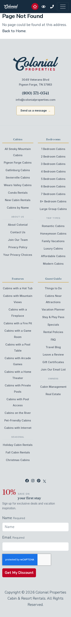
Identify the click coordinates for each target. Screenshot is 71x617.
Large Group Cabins (53, 209)
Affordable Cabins (53, 256)
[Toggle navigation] (63, 6)
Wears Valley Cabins (18, 185)
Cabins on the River (18, 412)
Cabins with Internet (17, 427)
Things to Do (53, 288)
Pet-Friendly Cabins (17, 420)
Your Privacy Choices (17, 254)
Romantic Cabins (53, 226)
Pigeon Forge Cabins (18, 162)
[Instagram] (32, 480)
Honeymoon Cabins (53, 233)
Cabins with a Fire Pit (18, 323)
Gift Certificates (53, 362)
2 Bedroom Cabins (53, 156)
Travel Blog (53, 347)
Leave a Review (53, 354)
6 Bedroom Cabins (53, 186)
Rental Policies (53, 332)
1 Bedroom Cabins (53, 149)
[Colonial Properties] (35, 64)
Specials (53, 324)
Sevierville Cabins (18, 177)
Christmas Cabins (18, 460)
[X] (44, 480)
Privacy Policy (17, 247)
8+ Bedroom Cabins (53, 201)
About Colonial (18, 224)
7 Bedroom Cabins (53, 194)
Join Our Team (18, 239)
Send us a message (33, 110)
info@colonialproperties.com (35, 99)
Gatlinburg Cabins (17, 170)
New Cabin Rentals (17, 200)
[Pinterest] (39, 480)
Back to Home (14, 31)
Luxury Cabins (53, 248)
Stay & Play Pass (53, 317)
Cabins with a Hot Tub (18, 288)
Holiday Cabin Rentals (18, 444)
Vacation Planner (53, 309)
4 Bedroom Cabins (53, 171)
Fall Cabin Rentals (18, 452)
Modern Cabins (53, 263)
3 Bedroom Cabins (53, 163)
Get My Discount (19, 572)
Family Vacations (53, 241)
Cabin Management (53, 386)
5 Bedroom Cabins (53, 178)
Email (6, 537)
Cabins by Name (18, 207)
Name (7, 518)
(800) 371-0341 (35, 93)
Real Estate (53, 394)
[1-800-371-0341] (51, 6)
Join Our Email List (53, 369)
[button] (34, 6)
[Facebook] (27, 480)
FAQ (53, 339)
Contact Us (17, 232)
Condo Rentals (18, 192)
